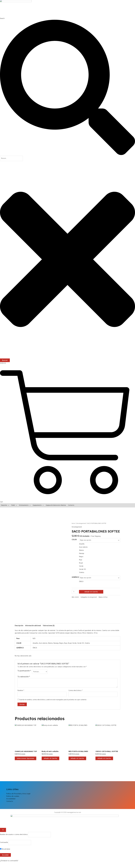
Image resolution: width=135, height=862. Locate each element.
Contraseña (4, 842)
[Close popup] (3, 830)
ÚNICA (35, 648)
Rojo (65, 643)
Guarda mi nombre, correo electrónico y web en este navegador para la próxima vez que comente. (53, 699)
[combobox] (11, 158)
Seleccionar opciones (25, 758)
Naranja (55, 643)
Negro (61, 643)
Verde (74, 643)
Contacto (71, 505)
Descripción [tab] (19, 625)
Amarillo (35, 643)
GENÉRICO (75, 577)
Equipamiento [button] (37, 505)
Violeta (87, 643)
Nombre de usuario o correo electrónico (14, 834)
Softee (105, 597)
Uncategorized (81, 523)
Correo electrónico (75, 690)
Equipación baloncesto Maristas (56, 505)
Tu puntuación (24, 671)
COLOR (74, 539)
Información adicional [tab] (33, 625)
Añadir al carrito (91, 592)
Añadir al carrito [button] (50, 758)
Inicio (73, 523)
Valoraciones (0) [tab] (48, 625)
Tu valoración (24, 676)
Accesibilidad (10, 799)
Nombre (21, 690)
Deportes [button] (4, 505)
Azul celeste (43, 643)
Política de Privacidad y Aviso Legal (18, 793)
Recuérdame (5, 849)
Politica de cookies (12, 796)
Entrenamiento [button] (24, 505)
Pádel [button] (13, 505)
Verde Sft (80, 643)
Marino (50, 643)
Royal (70, 643)
